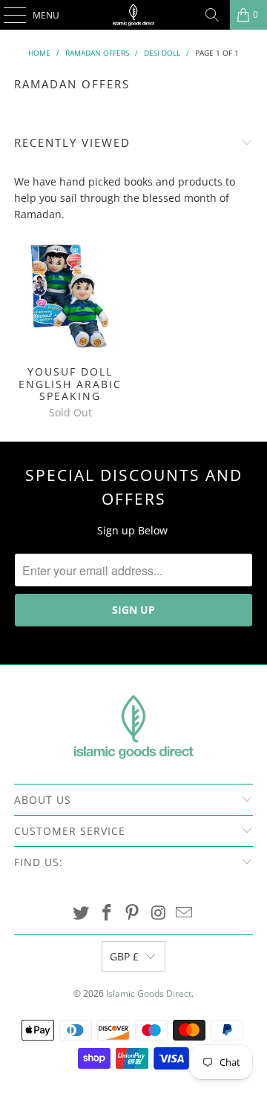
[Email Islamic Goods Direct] (185, 913)
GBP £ (124, 956)
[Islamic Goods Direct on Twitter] (81, 913)
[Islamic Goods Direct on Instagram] (159, 913)
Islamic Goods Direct (148, 993)
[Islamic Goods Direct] (133, 15)
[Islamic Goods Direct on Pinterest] (133, 913)
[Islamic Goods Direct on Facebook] (107, 913)
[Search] (212, 15)
